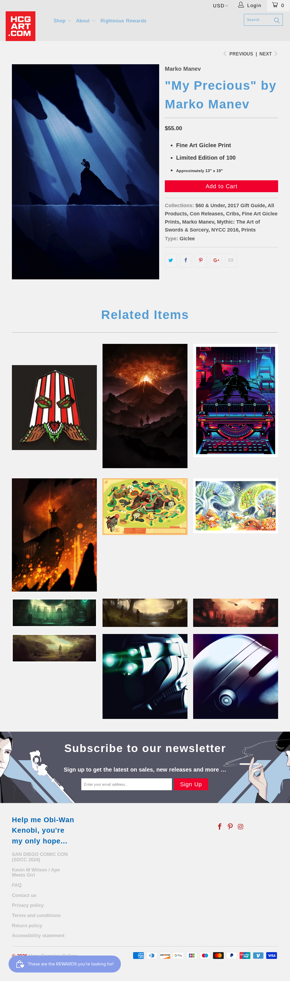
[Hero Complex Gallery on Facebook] (220, 827)
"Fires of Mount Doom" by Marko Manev (145, 406)
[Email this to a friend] (231, 260)
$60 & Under (210, 205)
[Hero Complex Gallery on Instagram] (240, 827)
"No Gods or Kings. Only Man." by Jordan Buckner (54, 613)
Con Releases (206, 214)
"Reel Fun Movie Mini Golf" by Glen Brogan (145, 506)
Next (266, 54)
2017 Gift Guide (246, 205)
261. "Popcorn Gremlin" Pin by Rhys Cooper (54, 407)
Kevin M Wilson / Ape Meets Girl (36, 872)
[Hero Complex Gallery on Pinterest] (230, 827)
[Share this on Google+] (216, 260)
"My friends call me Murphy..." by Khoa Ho (235, 676)
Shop (60, 20)
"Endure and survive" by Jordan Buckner (145, 613)
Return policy (27, 925)
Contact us (24, 895)
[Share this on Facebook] (186, 260)
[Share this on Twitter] (171, 260)
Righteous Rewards (124, 20)
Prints (248, 230)
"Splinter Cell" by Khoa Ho (145, 676)
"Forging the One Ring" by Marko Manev (54, 535)
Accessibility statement (38, 935)
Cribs (232, 214)
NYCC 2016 (224, 230)
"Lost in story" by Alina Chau (235, 505)
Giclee (187, 238)
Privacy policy (28, 905)
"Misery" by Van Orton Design (235, 400)
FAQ (17, 885)
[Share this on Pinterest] (201, 260)
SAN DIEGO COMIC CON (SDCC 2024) (40, 857)
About (83, 20)
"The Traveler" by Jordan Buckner (235, 613)
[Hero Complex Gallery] (26, 26)
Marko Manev (183, 69)
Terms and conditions (36, 915)
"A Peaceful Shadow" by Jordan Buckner (54, 648)
